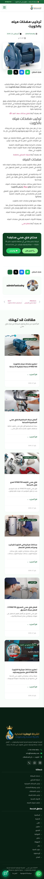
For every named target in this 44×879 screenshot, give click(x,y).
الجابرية (37, 819)
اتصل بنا (14, 873)
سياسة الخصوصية (26, 873)
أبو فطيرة (37, 853)
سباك (25, 186)
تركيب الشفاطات (34, 791)
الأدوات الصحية (35, 799)
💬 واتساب (13, 250)
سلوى (38, 826)
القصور (38, 830)
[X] (15, 72)
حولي (38, 823)
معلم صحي (26, 223)
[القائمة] (4, 7)
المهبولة (37, 842)
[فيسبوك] (21, 72)
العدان (38, 857)
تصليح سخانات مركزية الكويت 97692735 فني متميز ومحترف (24, 671)
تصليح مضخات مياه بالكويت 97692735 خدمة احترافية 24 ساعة (23, 365)
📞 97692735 (9, 2)
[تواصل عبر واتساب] (39, 874)
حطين (38, 838)
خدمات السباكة (35, 776)
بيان (38, 846)
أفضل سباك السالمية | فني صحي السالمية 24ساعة (23, 421)
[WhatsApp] (34, 763)
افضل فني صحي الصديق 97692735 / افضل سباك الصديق (22, 608)
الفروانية (37, 834)
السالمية (37, 815)
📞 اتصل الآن (30, 250)
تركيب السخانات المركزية (32, 783)
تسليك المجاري (35, 780)
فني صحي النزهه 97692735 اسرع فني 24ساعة (23, 483)
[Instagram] (40, 763)
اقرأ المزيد (33, 374)
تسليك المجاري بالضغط (21, 154)
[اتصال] (29, 763)
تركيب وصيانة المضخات (32, 787)
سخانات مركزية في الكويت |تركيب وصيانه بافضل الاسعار (22, 546)
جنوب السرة (36, 849)
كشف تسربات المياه (33, 803)
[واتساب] (27, 72)
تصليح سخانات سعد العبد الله (19, 113)
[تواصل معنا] (5, 873)
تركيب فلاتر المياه (34, 795)
